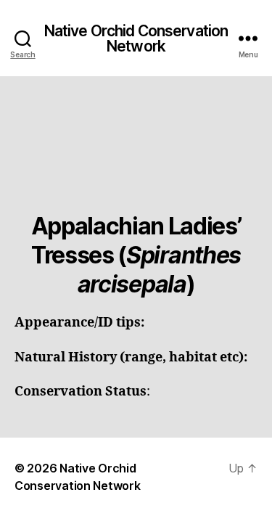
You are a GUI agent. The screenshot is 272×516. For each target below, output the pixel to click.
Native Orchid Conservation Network (136, 38)
